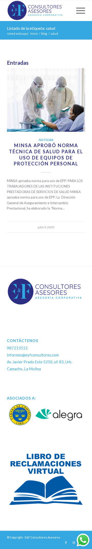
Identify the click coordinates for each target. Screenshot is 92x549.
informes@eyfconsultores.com (33, 355)
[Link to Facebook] (66, 542)
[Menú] (78, 10)
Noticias (46, 139)
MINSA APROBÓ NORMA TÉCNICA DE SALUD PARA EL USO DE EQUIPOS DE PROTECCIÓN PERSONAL (46, 154)
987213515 (17, 348)
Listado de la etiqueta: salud (31, 28)
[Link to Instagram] (73, 542)
